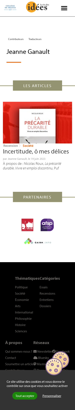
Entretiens (47, 300)
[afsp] (47, 225)
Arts (17, 306)
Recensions (47, 293)
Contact (10, 358)
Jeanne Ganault (17, 159)
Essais (44, 287)
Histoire (20, 325)
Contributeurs (16, 39)
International (24, 312)
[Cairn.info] (37, 241)
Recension (10, 145)
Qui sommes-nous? (18, 351)
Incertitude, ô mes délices (36, 151)
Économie (22, 300)
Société (28, 145)
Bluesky (43, 358)
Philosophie (23, 318)
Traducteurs (35, 39)
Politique (21, 287)
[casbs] (27, 225)
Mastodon (43, 364)
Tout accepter (24, 396)
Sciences (21, 331)
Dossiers (45, 306)
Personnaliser (51, 396)
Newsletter (44, 351)
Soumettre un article (19, 364)
